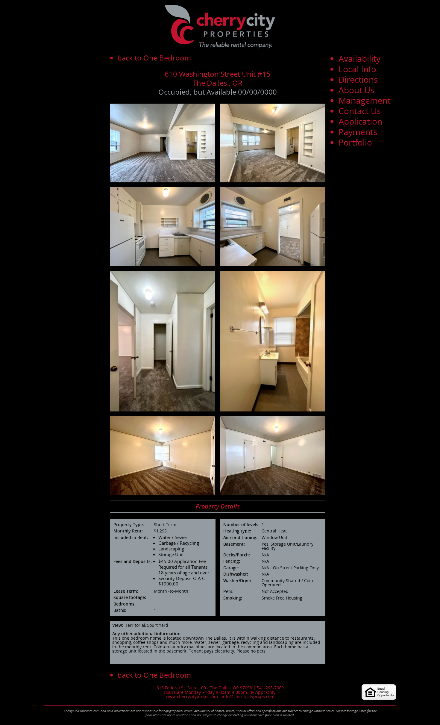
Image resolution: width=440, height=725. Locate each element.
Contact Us (360, 110)
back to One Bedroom (154, 58)
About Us (356, 90)
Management (365, 100)
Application (360, 121)
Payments (358, 131)
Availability (359, 58)
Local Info (357, 69)
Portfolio (355, 142)
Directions (358, 79)
